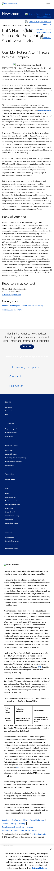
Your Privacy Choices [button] (29, 831)
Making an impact (11, 445)
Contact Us (8, 407)
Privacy (13, 824)
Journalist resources (11, 545)
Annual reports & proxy (12, 516)
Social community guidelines (13, 827)
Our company (9, 424)
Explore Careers (10, 479)
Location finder (9, 411)
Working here (9, 474)
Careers (5, 824)
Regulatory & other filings (12, 504)
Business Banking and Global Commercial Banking (22, 306)
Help (6, 414)
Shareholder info (10, 512)
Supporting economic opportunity (15, 457)
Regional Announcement (11, 310)
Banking (8, 402)
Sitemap (30, 827)
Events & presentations (12, 501)
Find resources (9, 465)
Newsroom (11, 14)
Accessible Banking (37, 820)
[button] (48, 4)
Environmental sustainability (13, 461)
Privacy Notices (39, 868)
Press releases (9, 537)
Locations (5, 820)
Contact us (16, 820)
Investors (8, 488)
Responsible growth (11, 429)
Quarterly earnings (10, 497)
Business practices (10, 432)
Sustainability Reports (11, 523)
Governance (9, 519)
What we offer (9, 436)
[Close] (51, 849)
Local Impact (9, 450)
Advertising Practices (10, 831)
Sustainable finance (11, 454)
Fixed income (9, 508)
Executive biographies (12, 541)
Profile (7, 493)
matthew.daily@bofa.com (11, 295)
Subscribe (27, 346)
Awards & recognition (11, 548)
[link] (27, 368)
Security (22, 824)
